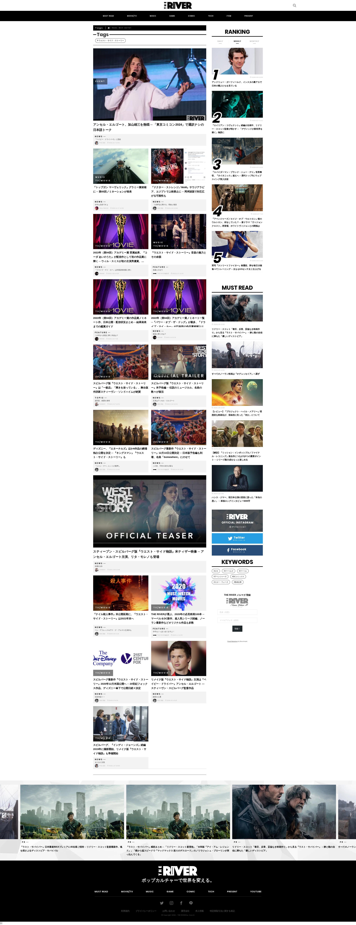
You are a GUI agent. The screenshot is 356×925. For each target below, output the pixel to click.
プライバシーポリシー (146, 910)
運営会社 (185, 910)
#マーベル (243, 571)
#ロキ (216, 571)
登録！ (237, 629)
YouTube (255, 891)
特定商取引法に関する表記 (222, 910)
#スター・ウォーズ (221, 582)
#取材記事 (238, 582)
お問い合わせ (168, 910)
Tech (210, 16)
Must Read (108, 16)
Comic (191, 16)
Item (229, 16)
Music (153, 16)
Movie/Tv (132, 16)
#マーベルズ (228, 571)
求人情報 (199, 910)
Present (248, 16)
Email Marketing (233, 641)
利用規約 (125, 910)
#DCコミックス (238, 577)
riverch (192, 915)
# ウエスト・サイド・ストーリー (110, 40)
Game (172, 16)
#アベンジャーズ (220, 577)
